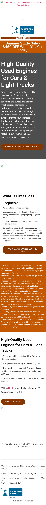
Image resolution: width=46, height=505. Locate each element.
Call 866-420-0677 (23, 38)
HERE (10, 388)
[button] (23, 19)
